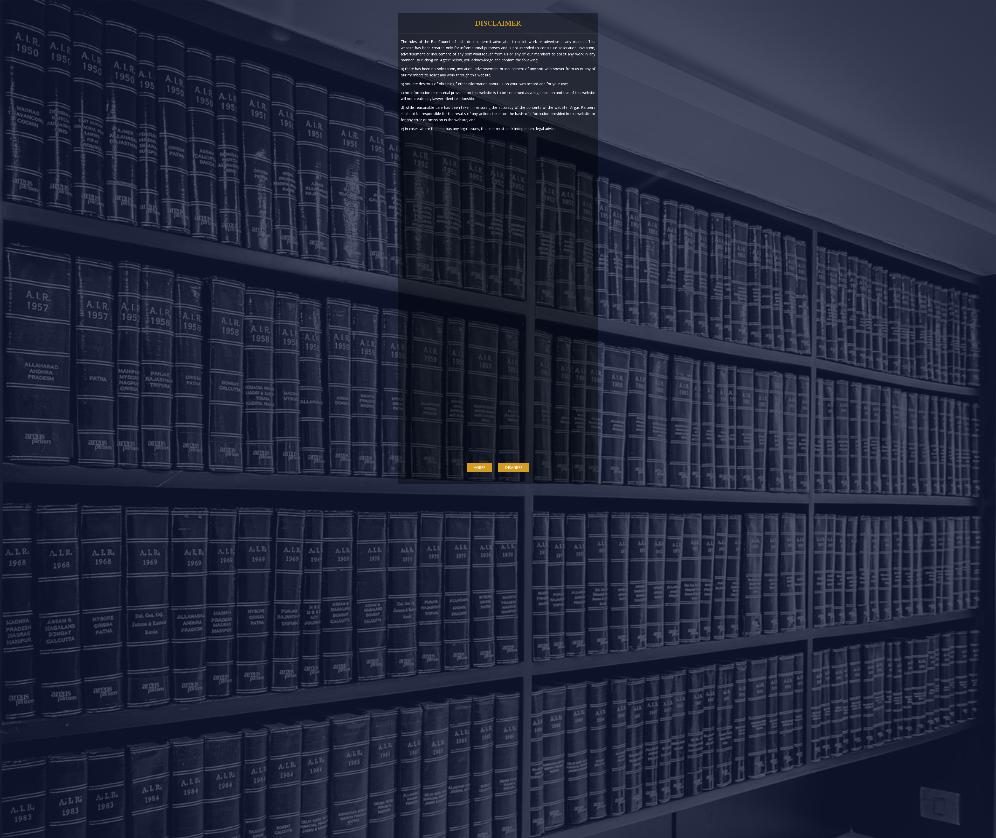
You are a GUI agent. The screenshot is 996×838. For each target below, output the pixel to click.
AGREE (479, 467)
